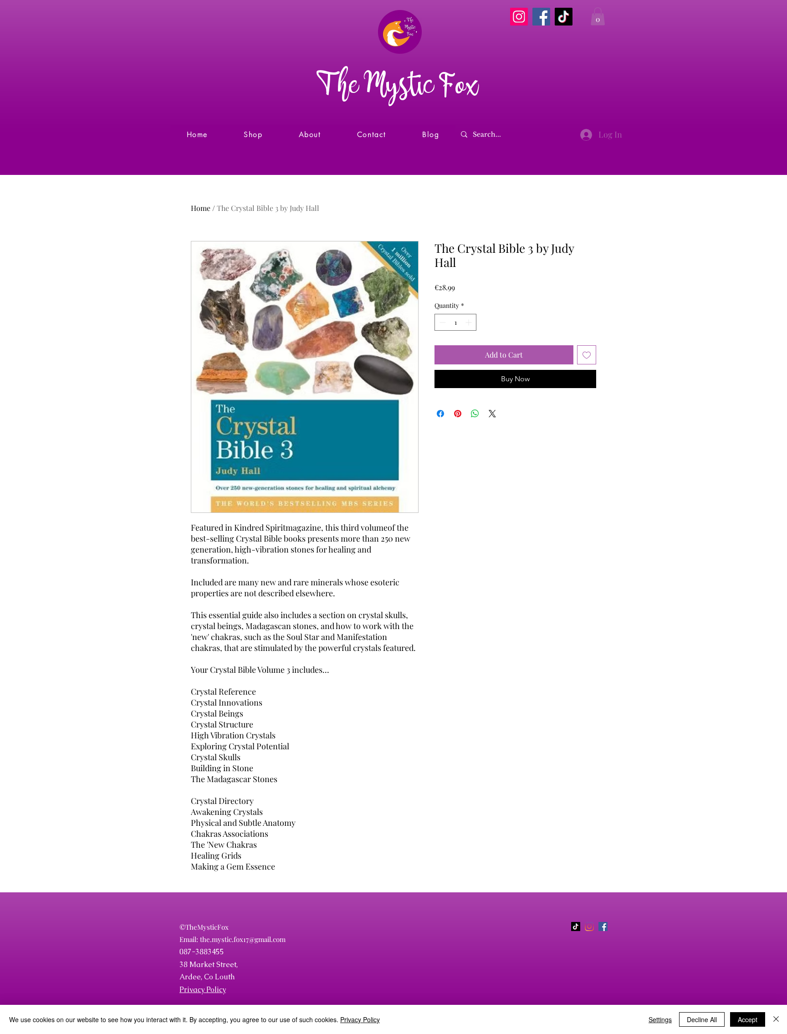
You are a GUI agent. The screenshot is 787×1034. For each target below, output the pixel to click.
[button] (597, 16)
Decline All (702, 1019)
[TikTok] (563, 17)
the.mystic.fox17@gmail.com (243, 939)
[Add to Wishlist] (586, 354)
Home (200, 208)
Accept (747, 1019)
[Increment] (469, 322)
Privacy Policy (202, 989)
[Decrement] (441, 322)
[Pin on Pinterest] (457, 413)
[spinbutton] (455, 322)
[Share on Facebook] (440, 413)
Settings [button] (660, 1019)
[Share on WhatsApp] (475, 413)
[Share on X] (492, 413)
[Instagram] (519, 17)
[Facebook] (541, 17)
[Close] (776, 1019)
